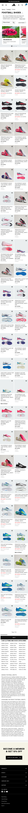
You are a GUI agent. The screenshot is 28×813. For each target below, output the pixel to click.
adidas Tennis (4, 669)
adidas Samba (4, 643)
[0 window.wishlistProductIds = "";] (6, 5)
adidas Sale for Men (14, 649)
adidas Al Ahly (13, 643)
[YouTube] (7, 791)
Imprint (2, 805)
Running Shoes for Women (22, 667)
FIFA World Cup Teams (14, 669)
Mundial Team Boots (20, 470)
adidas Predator (14, 651)
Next (14, 637)
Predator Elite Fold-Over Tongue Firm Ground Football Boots (21, 231)
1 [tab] (12, 45)
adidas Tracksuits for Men (5, 645)
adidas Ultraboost (22, 647)
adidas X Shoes (14, 663)
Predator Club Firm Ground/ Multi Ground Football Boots (21, 326)
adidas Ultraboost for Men (22, 655)
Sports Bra (4, 653)
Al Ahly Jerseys (14, 659)
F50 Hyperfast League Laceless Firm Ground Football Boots (20, 138)
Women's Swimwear (5, 661)
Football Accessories (18, 735)
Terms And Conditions (5, 803)
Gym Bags (4, 665)
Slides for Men (22, 669)
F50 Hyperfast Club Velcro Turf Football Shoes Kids (20, 256)
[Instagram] (4, 791)
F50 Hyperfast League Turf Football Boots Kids (20, 350)
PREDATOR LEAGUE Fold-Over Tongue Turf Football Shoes (7, 521)
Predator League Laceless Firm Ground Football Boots (6, 231)
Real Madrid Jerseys (14, 655)
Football (9, 9)
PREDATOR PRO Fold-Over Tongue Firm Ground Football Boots (7, 115)
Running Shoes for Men (22, 659)
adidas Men (22, 657)
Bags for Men (22, 665)
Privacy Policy (4, 801)
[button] (12, 51)
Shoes (13, 9)
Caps (20, 661)
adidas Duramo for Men (22, 651)
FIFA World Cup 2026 (14, 661)
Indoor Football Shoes (6, 731)
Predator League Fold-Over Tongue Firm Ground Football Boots (21, 208)
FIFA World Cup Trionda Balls (14, 665)
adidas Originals (5, 663)
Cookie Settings (4, 799)
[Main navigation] (2, 5)
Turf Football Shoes (18, 730)
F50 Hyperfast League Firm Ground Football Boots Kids (20, 185)
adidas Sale (13, 645)
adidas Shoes (22, 645)
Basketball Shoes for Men (5, 657)
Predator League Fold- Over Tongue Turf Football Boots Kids (7, 208)
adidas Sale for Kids (14, 653)
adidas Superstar (5, 659)
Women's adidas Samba (5, 667)
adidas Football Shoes (14, 647)
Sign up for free (12, 757)
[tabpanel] (14, 344)
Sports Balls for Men (5, 649)
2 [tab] (14, 45)
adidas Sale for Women (14, 657)
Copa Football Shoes (16, 734)
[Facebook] (2, 791)
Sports (3, 9)
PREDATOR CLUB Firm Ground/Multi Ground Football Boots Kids (20, 546)
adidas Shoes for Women (22, 649)
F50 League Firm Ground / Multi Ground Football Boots (21, 621)
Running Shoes (22, 643)
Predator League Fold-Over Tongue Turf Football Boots (7, 138)
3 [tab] (16, 45)
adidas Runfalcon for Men (22, 663)
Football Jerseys (14, 667)
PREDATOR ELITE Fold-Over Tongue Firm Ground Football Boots (21, 66)
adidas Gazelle (5, 651)
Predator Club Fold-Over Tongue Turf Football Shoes (6, 496)
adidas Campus (5, 647)
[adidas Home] (14, 5)
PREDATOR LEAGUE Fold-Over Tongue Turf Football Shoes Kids (21, 596)
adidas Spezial (5, 655)
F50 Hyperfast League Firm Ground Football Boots (6, 162)
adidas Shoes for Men (22, 653)
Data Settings (4, 796)
